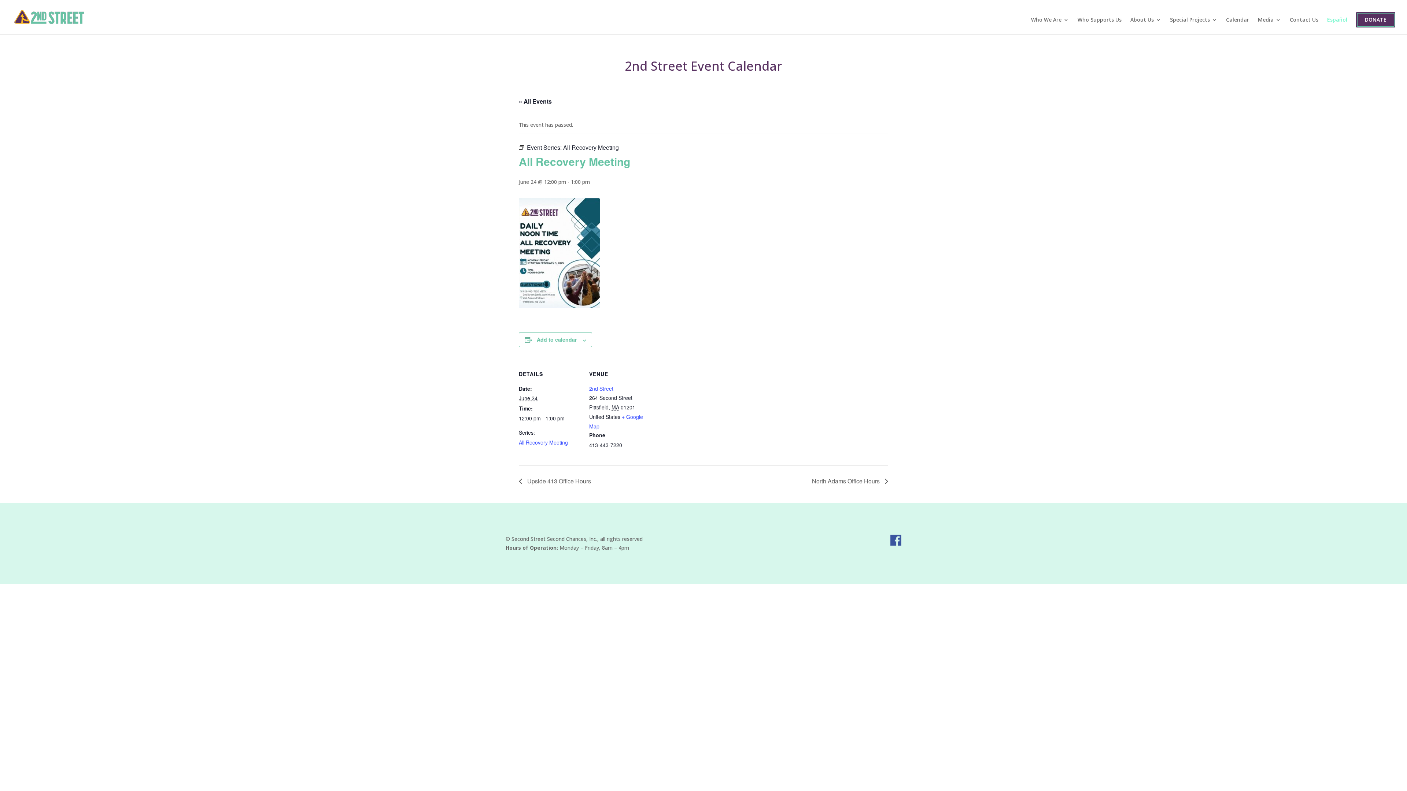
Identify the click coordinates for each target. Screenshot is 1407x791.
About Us (1142, 20)
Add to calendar (557, 339)
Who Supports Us (1100, 20)
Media (1266, 20)
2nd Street (601, 388)
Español (1337, 20)
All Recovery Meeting (543, 442)
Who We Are (1046, 20)
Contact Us (1304, 20)
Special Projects (1190, 20)
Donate (1375, 19)
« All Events (535, 101)
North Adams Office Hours (846, 481)
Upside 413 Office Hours (558, 481)
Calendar (1237, 20)
